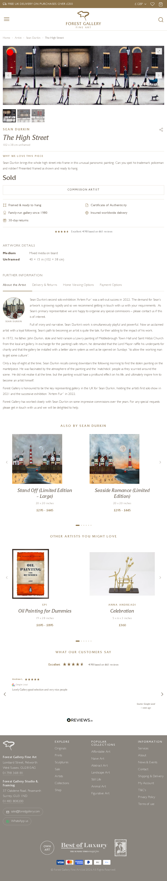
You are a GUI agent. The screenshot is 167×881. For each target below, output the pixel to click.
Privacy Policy (146, 797)
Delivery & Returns (44, 285)
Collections (62, 783)
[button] (5, 694)
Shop (58, 790)
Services (143, 748)
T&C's (142, 790)
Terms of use (146, 804)
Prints (58, 755)
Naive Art (97, 759)
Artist (18, 38)
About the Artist (14, 285)
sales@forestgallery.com (25, 811)
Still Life (96, 780)
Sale (57, 769)
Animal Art (98, 786)
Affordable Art (100, 752)
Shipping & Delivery (151, 776)
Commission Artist (83, 190)
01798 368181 (13, 773)
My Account (146, 783)
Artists (59, 776)
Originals (60, 748)
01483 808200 (13, 801)
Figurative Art (100, 793)
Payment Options (111, 285)
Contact (143, 769)
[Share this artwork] (161, 130)
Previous (8, 75)
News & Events (147, 762)
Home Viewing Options (78, 285)
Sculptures (61, 762)
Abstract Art (99, 766)
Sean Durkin (33, 38)
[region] (83, 694)
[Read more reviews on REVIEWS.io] (80, 721)
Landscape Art (100, 773)
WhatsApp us (19, 821)
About (142, 755)
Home (6, 38)
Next (158, 75)
